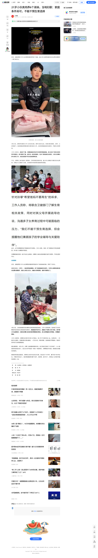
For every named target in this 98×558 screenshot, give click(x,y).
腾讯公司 (34, 553)
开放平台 (33, 547)
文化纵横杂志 (14, 452)
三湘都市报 (13, 475)
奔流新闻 (13, 429)
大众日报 (13, 487)
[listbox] (35, 442)
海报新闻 (13, 441)
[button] (82, 12)
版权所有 (37, 553)
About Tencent (19, 547)
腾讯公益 (46, 547)
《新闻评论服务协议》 (30, 503)
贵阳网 (12, 498)
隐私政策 (29, 547)
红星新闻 (13, 418)
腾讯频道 (55, 547)
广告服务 (37, 547)
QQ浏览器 (51, 547)
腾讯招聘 (42, 547)
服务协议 (24, 547)
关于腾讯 (13, 547)
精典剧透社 (13, 395)
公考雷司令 (13, 406)
